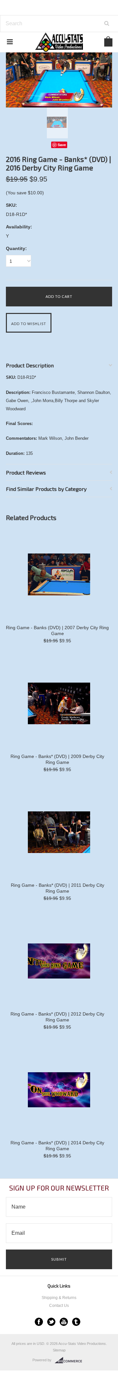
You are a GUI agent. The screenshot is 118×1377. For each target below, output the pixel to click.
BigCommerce (70, 1360)
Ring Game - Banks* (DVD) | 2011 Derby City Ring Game (57, 888)
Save (62, 144)
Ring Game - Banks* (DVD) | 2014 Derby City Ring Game (57, 1145)
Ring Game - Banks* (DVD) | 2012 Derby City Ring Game (57, 1016)
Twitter (51, 1322)
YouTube (64, 1322)
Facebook (39, 1322)
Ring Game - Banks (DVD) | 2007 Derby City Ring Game (57, 630)
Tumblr (76, 1322)
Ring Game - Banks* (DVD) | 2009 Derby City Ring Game (57, 759)
